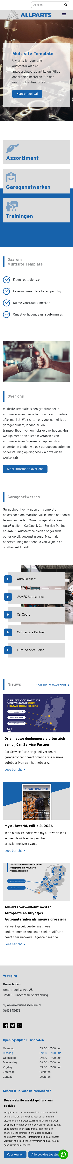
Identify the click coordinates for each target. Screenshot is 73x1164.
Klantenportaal (27, 94)
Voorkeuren (15, 1154)
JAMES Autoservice (31, 597)
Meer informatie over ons (25, 469)
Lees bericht (13, 769)
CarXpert (23, 614)
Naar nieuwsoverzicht (50, 685)
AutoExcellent (27, 579)
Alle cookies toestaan (46, 1154)
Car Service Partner (31, 632)
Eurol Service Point (30, 650)
